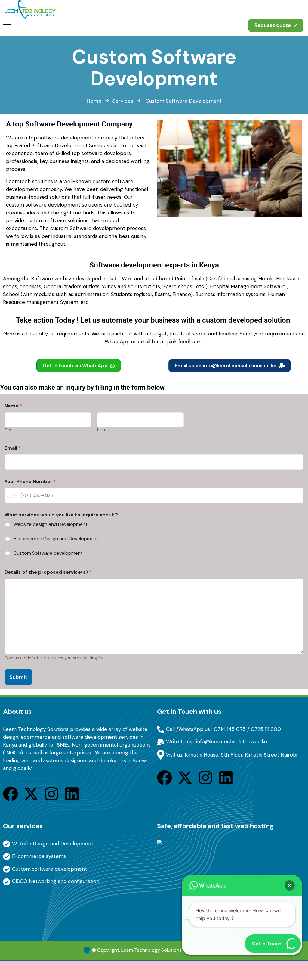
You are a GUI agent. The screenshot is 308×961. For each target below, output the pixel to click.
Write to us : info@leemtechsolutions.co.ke (216, 741)
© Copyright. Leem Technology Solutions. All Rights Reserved (158, 950)
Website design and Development (51, 524)
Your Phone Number (30, 481)
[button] (290, 885)
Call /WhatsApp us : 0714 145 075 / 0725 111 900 (223, 729)
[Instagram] (51, 793)
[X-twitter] (30, 793)
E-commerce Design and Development (56, 539)
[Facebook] (10, 793)
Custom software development (49, 869)
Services (122, 101)
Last (101, 429)
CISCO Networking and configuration (55, 881)
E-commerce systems (39, 856)
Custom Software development (48, 553)
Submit (18, 677)
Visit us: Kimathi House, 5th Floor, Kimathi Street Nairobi (231, 754)
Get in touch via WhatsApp (76, 365)
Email (13, 448)
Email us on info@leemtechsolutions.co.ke (226, 365)
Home (94, 101)
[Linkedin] (71, 793)
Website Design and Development (52, 843)
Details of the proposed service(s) (48, 572)
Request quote (273, 25)
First (9, 429)
